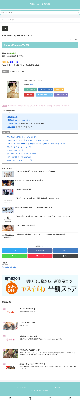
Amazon (58, 89)
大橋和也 (40, 106)
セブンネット (31, 89)
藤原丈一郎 (66, 106)
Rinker (31, 84)
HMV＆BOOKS (60, 94)
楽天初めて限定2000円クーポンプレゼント (23, 137)
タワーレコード (45, 89)
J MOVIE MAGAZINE (15, 106)
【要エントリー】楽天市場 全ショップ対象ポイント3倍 (27, 140)
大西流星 (48, 106)
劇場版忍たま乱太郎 (29, 106)
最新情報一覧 (12, 117)
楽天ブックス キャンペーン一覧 (19, 147)
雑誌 (5, 106)
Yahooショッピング (44, 94)
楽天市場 (29, 94)
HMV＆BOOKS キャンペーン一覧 (19, 160)
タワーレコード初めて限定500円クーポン (22, 154)
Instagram (11, 127)
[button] (78, 12)
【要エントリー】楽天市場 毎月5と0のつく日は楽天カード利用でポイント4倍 (36, 144)
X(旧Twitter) (12, 123)
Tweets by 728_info (9, 267)
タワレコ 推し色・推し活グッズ (19, 157)
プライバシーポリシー (21, 387)
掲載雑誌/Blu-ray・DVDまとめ (19, 120)
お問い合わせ (59, 387)
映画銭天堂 (57, 106)
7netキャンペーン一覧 (15, 150)
